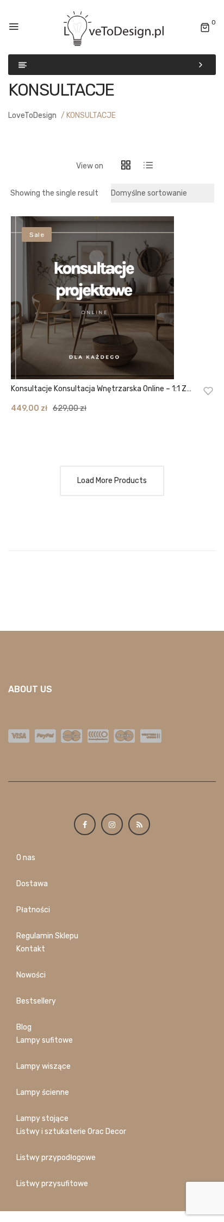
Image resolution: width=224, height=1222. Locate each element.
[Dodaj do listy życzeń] (208, 391)
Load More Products (112, 480)
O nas (25, 857)
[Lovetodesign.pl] (112, 27)
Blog (24, 1027)
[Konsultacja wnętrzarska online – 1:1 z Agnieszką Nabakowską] (112, 297)
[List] (148, 166)
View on (89, 166)
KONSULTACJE (91, 115)
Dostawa (32, 883)
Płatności (33, 909)
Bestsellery (36, 1001)
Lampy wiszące (43, 1066)
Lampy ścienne (42, 1092)
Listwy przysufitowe (52, 1183)
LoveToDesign (32, 115)
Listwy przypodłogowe (56, 1157)
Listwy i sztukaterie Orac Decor (71, 1131)
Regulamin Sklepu (47, 936)
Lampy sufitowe (44, 1040)
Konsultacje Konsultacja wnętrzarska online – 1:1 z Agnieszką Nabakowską (98, 389)
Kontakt (30, 949)
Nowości (31, 975)
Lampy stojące (42, 1118)
